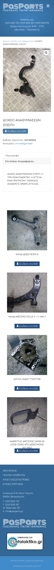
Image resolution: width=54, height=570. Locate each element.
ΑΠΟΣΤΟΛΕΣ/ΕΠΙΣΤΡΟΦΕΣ (16, 479)
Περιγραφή (12, 155)
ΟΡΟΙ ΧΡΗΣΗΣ (10, 470)
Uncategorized (26, 41)
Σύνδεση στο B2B (16, 131)
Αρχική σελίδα (10, 41)
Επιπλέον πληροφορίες (19, 161)
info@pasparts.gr (14, 511)
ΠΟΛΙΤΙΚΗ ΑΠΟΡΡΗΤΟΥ (14, 475)
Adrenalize (38, 561)
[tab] (27, 155)
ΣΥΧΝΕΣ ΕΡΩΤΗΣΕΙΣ (13, 484)
